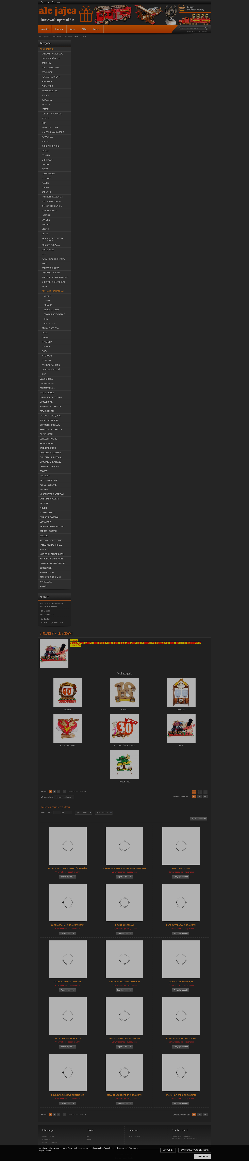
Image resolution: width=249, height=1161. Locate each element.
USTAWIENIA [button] (168, 1150)
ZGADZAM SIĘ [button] (203, 1156)
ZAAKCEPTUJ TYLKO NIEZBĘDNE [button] (195, 1150)
